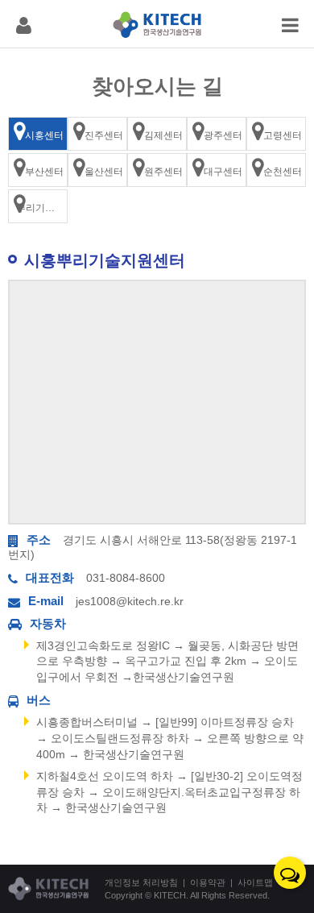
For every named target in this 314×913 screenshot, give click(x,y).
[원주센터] (157, 170)
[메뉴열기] (24, 24)
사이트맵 (255, 882)
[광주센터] (216, 134)
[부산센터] (38, 170)
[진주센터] (97, 134)
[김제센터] (157, 134)
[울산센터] (97, 170)
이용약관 (207, 882)
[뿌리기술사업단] (38, 206)
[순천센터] (276, 170)
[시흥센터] (38, 134)
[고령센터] (276, 134)
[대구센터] (216, 170)
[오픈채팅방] (290, 873)
